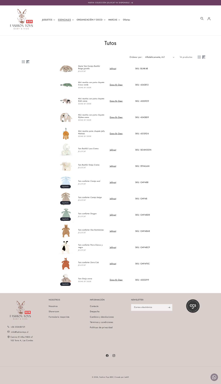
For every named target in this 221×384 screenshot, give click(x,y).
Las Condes (28, 340)
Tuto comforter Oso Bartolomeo (91, 230)
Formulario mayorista (59, 316)
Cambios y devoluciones (102, 316)
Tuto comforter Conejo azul (89, 181)
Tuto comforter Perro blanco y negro (90, 246)
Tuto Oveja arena (85, 278)
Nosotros (53, 306)
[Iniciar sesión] (209, 19)
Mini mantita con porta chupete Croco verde (91, 83)
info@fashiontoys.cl (19, 331)
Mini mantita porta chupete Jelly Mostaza (91, 132)
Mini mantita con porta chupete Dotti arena (91, 100)
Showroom (54, 311)
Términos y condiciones (101, 322)
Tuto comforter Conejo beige (90, 197)
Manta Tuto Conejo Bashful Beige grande (89, 67)
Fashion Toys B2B (106, 377)
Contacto (94, 306)
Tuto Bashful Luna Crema (88, 148)
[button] (48, 20)
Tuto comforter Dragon (87, 213)
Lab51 (126, 377)
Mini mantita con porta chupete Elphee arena (91, 116)
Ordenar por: (136, 57)
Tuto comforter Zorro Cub (88, 262)
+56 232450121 (18, 326)
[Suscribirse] (169, 307)
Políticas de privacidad (101, 327)
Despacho (95, 311)
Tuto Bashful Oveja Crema (89, 165)
